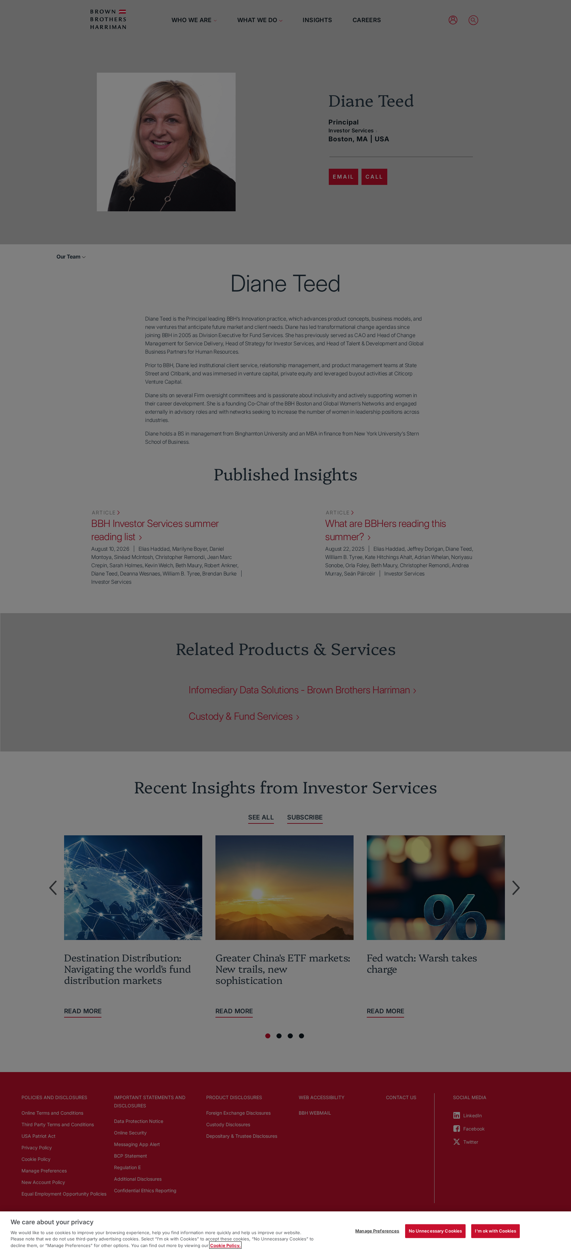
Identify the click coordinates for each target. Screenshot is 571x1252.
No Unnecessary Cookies (435, 1231)
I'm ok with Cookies (495, 1231)
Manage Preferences (377, 1231)
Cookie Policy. (225, 1245)
